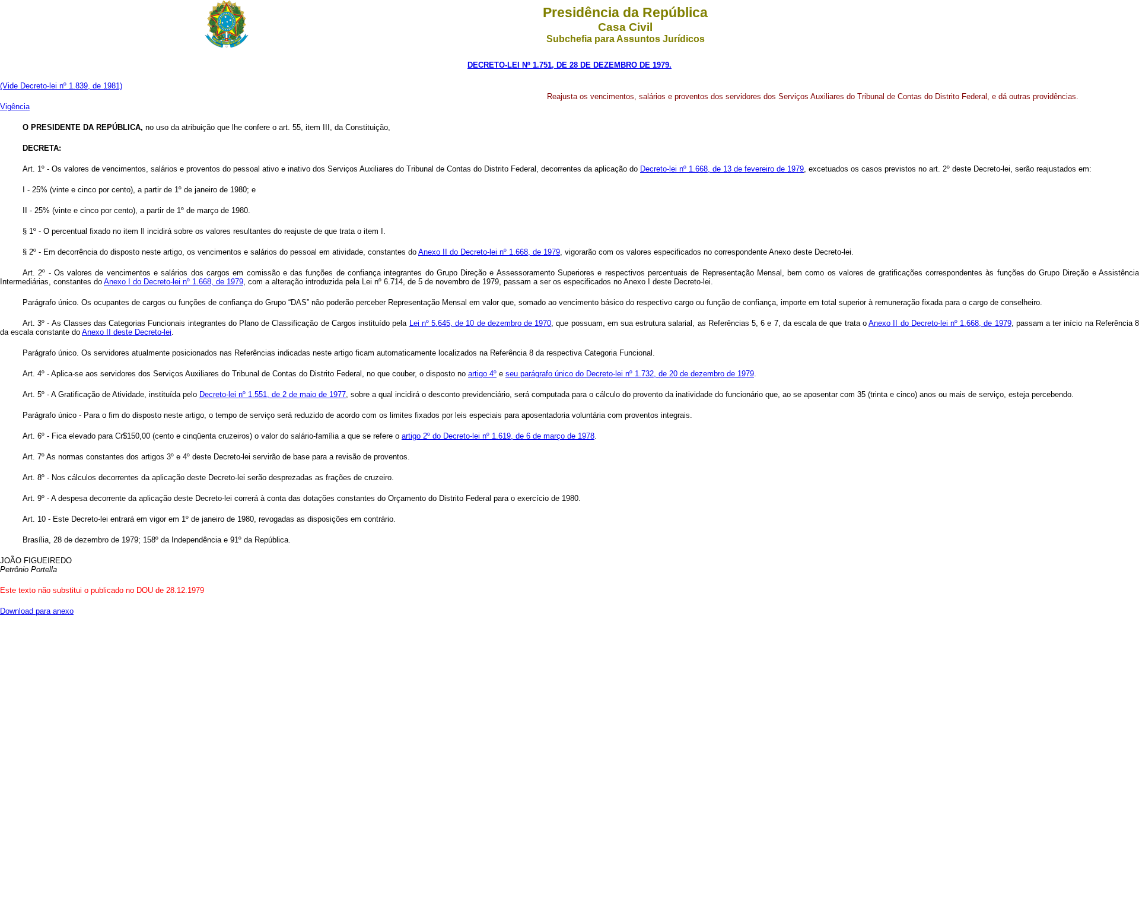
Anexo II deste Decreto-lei (126, 332)
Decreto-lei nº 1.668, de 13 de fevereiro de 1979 (722, 168)
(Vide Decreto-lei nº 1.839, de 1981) (61, 85)
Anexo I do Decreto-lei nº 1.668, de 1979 (173, 281)
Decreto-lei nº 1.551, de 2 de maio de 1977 (272, 394)
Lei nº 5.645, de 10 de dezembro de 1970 (480, 323)
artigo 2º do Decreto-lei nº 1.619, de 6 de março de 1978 (498, 435)
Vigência (15, 106)
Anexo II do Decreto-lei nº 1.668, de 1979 (489, 251)
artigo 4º (482, 373)
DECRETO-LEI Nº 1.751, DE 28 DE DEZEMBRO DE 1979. (569, 65)
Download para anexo (37, 611)
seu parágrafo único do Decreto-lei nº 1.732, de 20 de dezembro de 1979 (629, 373)
